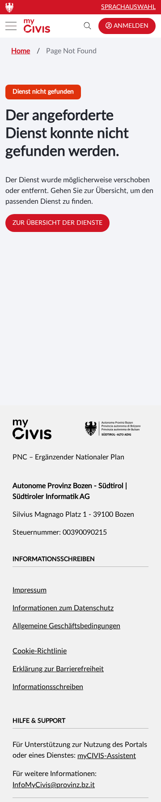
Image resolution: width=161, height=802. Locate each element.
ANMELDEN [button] (130, 26)
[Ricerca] (87, 26)
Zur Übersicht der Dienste (57, 223)
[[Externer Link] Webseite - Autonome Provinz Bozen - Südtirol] (112, 428)
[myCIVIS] (32, 429)
